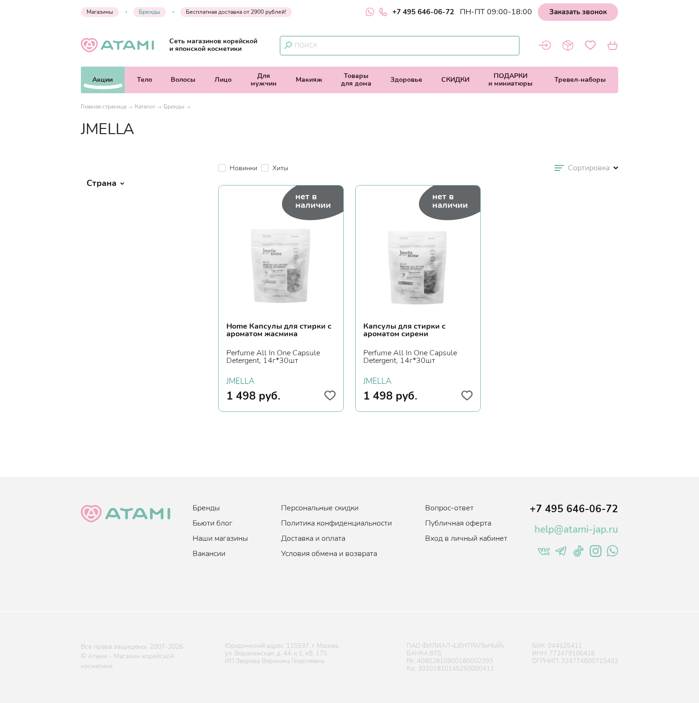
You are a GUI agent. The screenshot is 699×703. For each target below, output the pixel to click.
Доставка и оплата (313, 538)
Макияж (309, 79)
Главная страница (103, 106)
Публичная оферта (458, 523)
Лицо (223, 79)
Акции (102, 79)
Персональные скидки (320, 508)
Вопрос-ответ (449, 508)
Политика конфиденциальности (336, 523)
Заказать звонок (578, 12)
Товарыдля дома (356, 79)
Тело (144, 79)
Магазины (100, 12)
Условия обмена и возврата (329, 553)
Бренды (149, 12)
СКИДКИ (455, 79)
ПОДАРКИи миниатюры (510, 79)
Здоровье (406, 79)
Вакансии (209, 553)
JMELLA (240, 380)
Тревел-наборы (580, 79)
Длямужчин (264, 79)
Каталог (145, 106)
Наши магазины (220, 538)
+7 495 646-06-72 (423, 12)
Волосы (183, 79)
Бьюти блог (213, 523)
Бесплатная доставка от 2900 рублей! (236, 12)
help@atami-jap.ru (576, 529)
